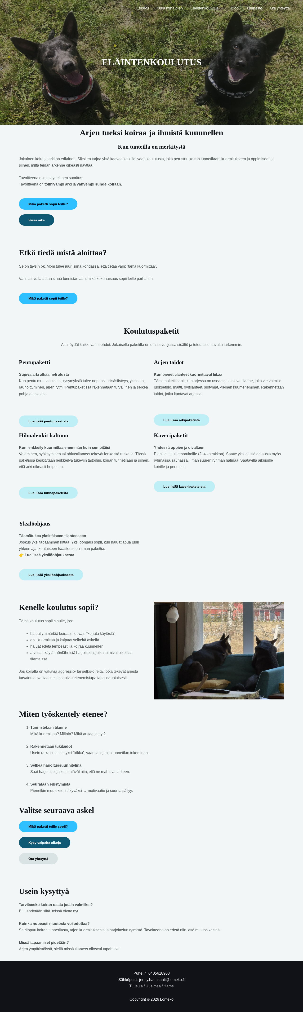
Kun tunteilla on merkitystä (151, 147)
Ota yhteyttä (280, 8)
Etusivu (142, 8)
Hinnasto (254, 8)
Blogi (235, 8)
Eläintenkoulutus (204, 8)
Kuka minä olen (169, 8)
